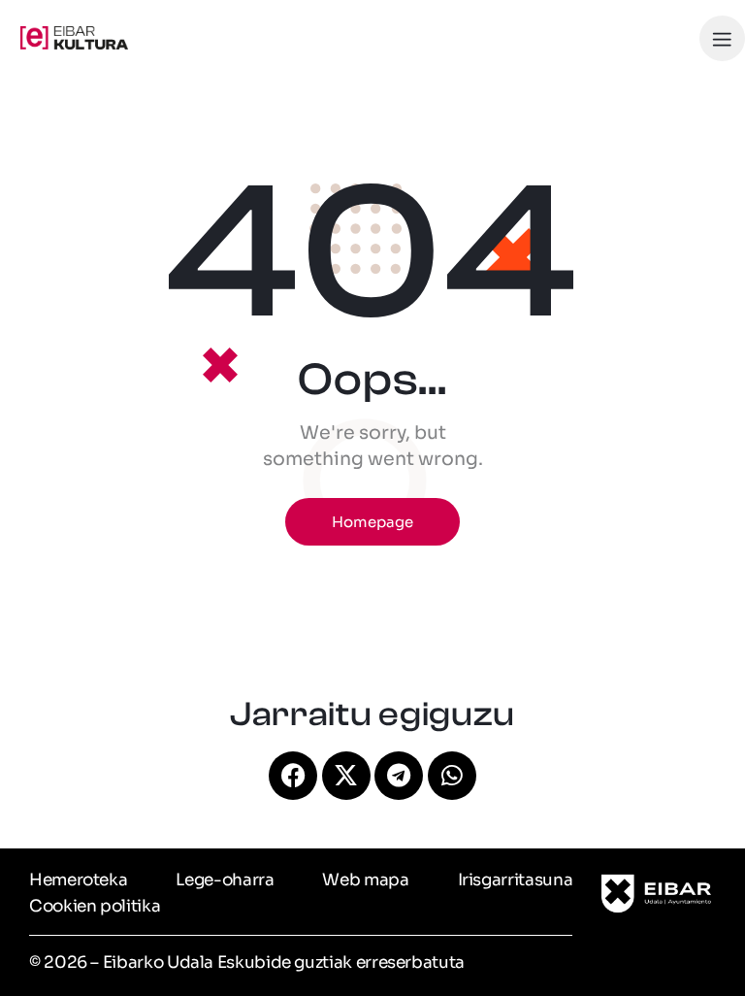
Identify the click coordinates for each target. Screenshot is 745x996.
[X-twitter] (346, 775)
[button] (722, 38)
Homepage (372, 522)
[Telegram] (398, 775)
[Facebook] (293, 775)
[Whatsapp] (452, 775)
